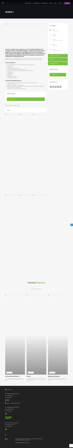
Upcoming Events (36, 3)
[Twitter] (53, 87)
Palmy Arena (54, 35)
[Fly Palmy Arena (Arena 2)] (15, 334)
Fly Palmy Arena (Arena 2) (12, 376)
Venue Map (52, 59)
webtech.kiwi (28, 440)
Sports (18, 105)
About (55, 3)
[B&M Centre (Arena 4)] (58, 334)
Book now (67, 3)
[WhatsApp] (58, 87)
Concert (10, 105)
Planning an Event (28, 3)
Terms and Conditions (26, 442)
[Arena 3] (36, 334)
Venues (50, 3)
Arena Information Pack (54, 55)
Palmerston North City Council (37, 438)
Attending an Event (44, 3)
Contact (59, 3)
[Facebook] (51, 87)
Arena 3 (29, 376)
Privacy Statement (18, 442)
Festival (14, 105)
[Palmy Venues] (5, 2)
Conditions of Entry (54, 63)
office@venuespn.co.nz (56, 50)
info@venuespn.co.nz (10, 395)
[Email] (60, 87)
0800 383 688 (54, 45)
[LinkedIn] (56, 87)
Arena (7, 105)
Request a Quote (12, 99)
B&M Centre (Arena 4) (54, 376)
